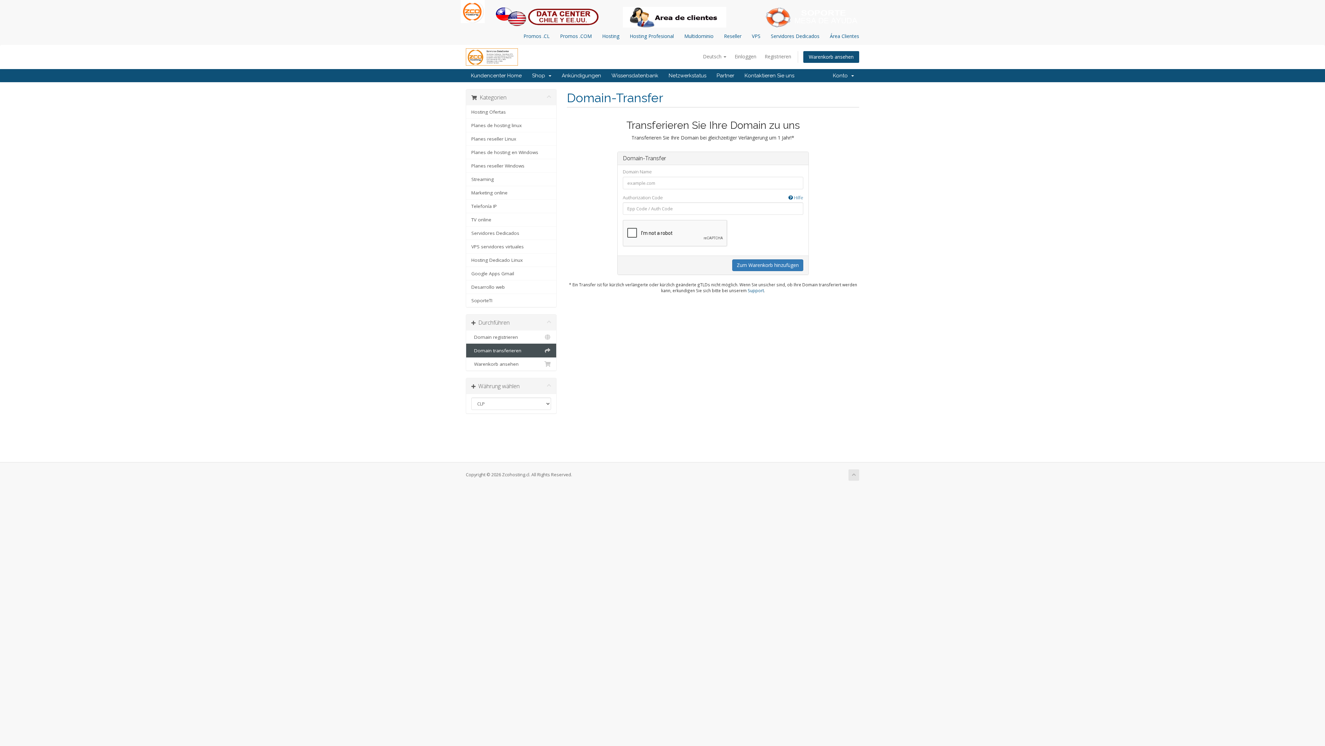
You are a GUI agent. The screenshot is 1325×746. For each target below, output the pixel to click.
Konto (842, 76)
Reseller (733, 36)
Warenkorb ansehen (831, 57)
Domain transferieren (496, 350)
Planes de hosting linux (496, 125)
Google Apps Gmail (492, 273)
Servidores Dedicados (795, 36)
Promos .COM (576, 36)
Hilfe (798, 197)
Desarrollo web (488, 287)
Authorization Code (713, 197)
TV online (481, 220)
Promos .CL (536, 36)
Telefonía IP (484, 206)
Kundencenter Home (496, 76)
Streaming (482, 179)
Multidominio (699, 36)
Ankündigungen (581, 76)
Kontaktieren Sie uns (769, 76)
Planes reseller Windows (497, 166)
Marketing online (489, 193)
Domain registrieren (494, 337)
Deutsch (713, 56)
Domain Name (637, 172)
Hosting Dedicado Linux (497, 260)
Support (756, 290)
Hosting (610, 36)
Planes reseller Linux (493, 139)
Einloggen (745, 56)
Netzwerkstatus (687, 76)
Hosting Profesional (652, 36)
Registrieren (778, 56)
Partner (725, 76)
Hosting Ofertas (488, 112)
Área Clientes (844, 36)
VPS (756, 36)
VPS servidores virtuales (497, 246)
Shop (540, 76)
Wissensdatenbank (634, 76)
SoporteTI (481, 300)
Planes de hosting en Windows (504, 152)
